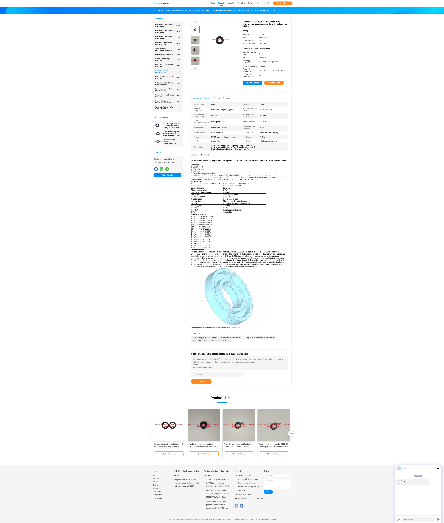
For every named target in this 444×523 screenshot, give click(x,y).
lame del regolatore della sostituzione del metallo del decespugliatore (217, 338)
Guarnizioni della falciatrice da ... (167, 72)
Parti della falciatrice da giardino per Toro (186, 473)
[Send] (438, 519)
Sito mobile (157, 491)
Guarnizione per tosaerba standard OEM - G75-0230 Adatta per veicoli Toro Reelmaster (238, 446)
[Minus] (438, 468)
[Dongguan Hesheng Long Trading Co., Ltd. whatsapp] (161, 169)
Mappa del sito (158, 488)
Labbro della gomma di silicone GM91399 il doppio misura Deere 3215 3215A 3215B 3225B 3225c (218, 483)
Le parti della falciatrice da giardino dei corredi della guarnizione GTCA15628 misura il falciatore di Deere (218, 505)
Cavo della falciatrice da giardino (167, 96)
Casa (154, 475)
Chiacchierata (167, 175)
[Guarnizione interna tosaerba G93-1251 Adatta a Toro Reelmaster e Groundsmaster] (204, 425)
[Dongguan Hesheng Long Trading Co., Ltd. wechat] (167, 169)
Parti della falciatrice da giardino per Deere (217, 473)
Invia (201, 381)
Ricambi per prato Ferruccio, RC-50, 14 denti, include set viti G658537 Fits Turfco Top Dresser (217, 494)
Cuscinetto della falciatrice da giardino (167, 102)
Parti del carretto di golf (167, 55)
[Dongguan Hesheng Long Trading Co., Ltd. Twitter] (236, 506)
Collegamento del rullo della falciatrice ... (167, 84)
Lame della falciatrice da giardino (167, 66)
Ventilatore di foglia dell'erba (167, 60)
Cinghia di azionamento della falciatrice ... (167, 108)
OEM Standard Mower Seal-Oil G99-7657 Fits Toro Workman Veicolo (271, 446)
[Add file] (398, 519)
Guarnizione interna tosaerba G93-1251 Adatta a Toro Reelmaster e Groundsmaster (203, 446)
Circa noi (156, 482)
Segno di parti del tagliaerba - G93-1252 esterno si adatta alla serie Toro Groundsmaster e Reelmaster (169, 446)
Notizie (155, 485)
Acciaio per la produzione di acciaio (167, 49)
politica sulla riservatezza (157, 496)
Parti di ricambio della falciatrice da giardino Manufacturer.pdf (216, 327)
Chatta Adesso (282, 3)
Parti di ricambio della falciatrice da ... (167, 43)
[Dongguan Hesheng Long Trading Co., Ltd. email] (156, 169)
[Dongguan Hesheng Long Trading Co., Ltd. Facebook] (242, 506)
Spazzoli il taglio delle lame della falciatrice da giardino (211, 341)
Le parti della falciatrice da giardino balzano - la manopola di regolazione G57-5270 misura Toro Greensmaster (187, 483)
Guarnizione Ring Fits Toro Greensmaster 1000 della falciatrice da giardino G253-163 (171, 133)
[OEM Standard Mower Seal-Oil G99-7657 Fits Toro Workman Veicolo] (273, 425)
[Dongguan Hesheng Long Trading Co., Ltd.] (161, 3)
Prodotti (156, 478)
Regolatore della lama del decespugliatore (260, 338)
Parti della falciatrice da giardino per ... (167, 25)
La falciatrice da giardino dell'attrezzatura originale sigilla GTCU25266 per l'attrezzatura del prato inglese (169, 141)
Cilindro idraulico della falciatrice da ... (167, 90)
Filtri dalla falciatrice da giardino (167, 78)
